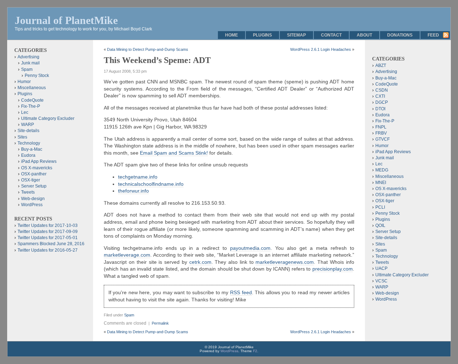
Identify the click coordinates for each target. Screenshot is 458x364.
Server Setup (34, 186)
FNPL (380, 127)
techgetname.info (137, 177)
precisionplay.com (332, 269)
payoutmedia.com (250, 248)
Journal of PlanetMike (66, 20)
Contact (331, 35)
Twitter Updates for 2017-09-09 (48, 231)
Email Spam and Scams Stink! (174, 153)
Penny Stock (37, 75)
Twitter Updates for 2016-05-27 (48, 250)
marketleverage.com (127, 255)
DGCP (381, 102)
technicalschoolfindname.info (151, 184)
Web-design (33, 198)
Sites (22, 137)
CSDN (381, 90)
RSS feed (241, 292)
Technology (29, 143)
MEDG (381, 170)
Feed (433, 35)
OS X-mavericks (36, 167)
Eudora (28, 155)
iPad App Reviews (39, 161)
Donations (400, 35)
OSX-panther (34, 173)
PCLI (380, 207)
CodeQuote (32, 100)
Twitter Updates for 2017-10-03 (48, 225)
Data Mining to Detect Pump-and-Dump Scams (147, 49)
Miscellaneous (32, 87)
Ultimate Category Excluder (47, 118)
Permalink (160, 323)
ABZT (380, 65)
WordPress (32, 204)
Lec (24, 112)
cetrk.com (200, 262)
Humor (24, 81)
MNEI (380, 182)
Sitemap (296, 35)
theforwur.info (133, 191)
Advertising (28, 56)
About (364, 35)
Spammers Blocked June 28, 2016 (51, 243)
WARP (27, 124)
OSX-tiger (30, 180)
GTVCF (382, 139)
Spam (129, 315)
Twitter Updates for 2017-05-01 (48, 237)
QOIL (380, 225)
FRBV (381, 133)
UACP (381, 268)
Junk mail (30, 62)
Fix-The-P (30, 106)
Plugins (262, 35)
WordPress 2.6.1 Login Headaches (320, 49)
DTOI (380, 108)
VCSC (381, 280)
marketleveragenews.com (284, 262)
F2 (255, 351)
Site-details (28, 130)
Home (231, 35)
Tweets (28, 192)
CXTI (380, 96)
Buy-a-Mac (31, 149)
